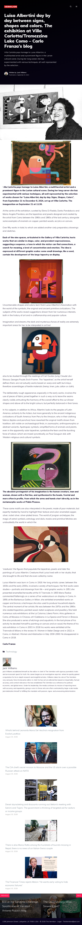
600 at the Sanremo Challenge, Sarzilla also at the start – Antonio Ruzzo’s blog (20, 906)
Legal (59, 922)
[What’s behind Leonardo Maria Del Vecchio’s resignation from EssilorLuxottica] (41, 725)
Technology (11, 651)
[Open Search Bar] (71, 6)
